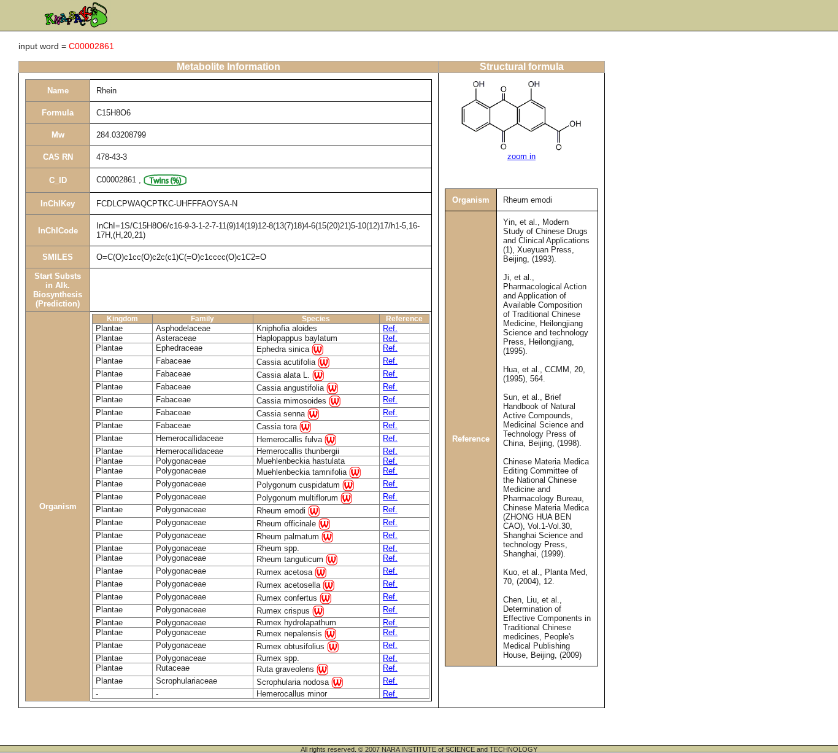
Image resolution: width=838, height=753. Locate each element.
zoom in (521, 156)
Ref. (390, 328)
